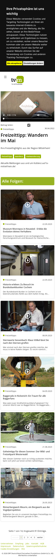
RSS (23, 549)
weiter (40, 537)
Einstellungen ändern (33, 63)
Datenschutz (18, 546)
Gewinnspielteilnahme (36, 546)
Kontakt (34, 543)
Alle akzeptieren (14, 63)
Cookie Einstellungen (10, 549)
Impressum (6, 546)
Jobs (27, 543)
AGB (42, 543)
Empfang (19, 543)
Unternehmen (7, 543)
